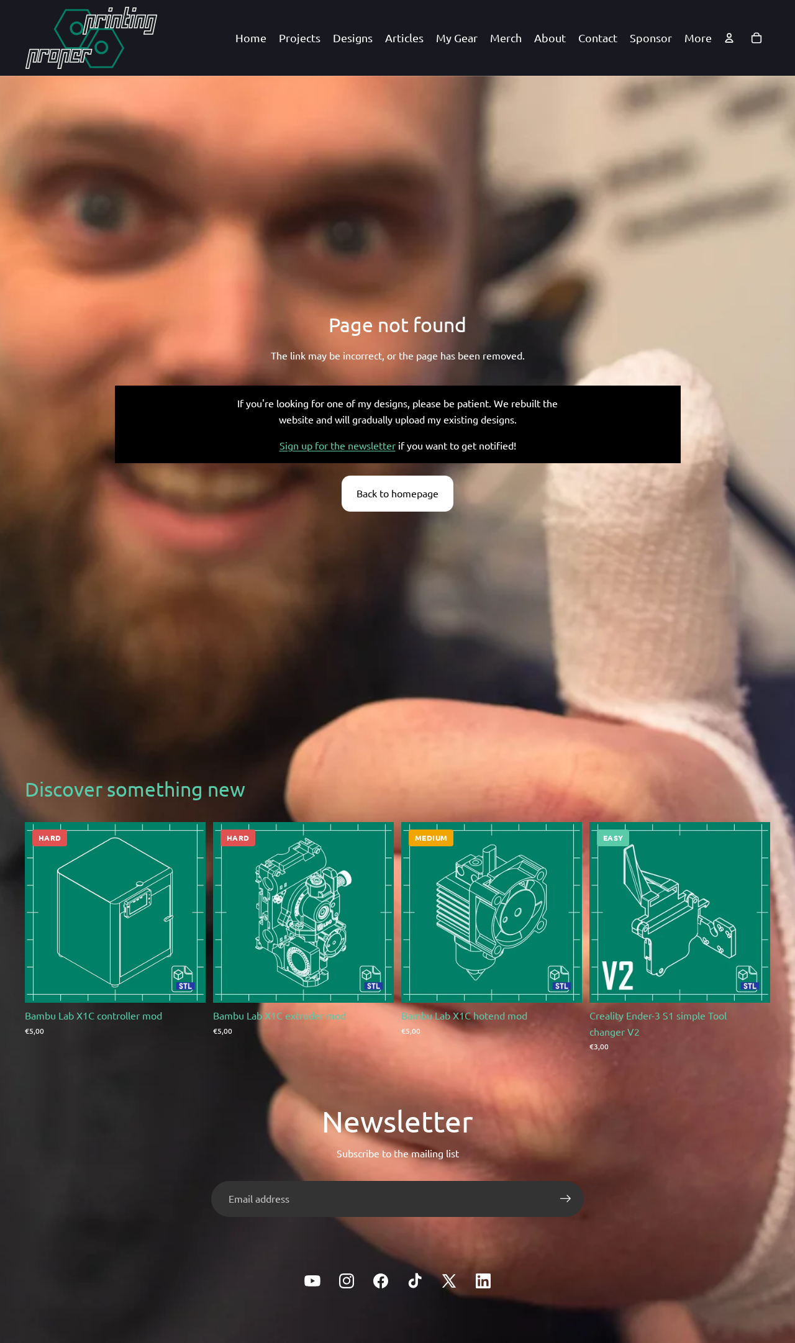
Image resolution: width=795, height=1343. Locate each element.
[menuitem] (698, 38)
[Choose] (186, 983)
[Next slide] (751, 912)
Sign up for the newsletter (337, 445)
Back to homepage (397, 493)
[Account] (729, 38)
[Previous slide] (608, 912)
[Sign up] (566, 1199)
